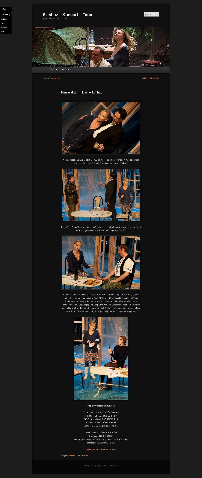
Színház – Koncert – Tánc (67, 14)
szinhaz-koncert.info (110, 466)
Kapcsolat (53, 69)
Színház (72, 455)
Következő (154, 78)
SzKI (86, 455)
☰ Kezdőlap (5, 14)
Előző (144, 78)
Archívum (65, 69)
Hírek (3, 32)
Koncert (4, 27)
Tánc (3, 23)
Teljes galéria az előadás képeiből (101, 449)
